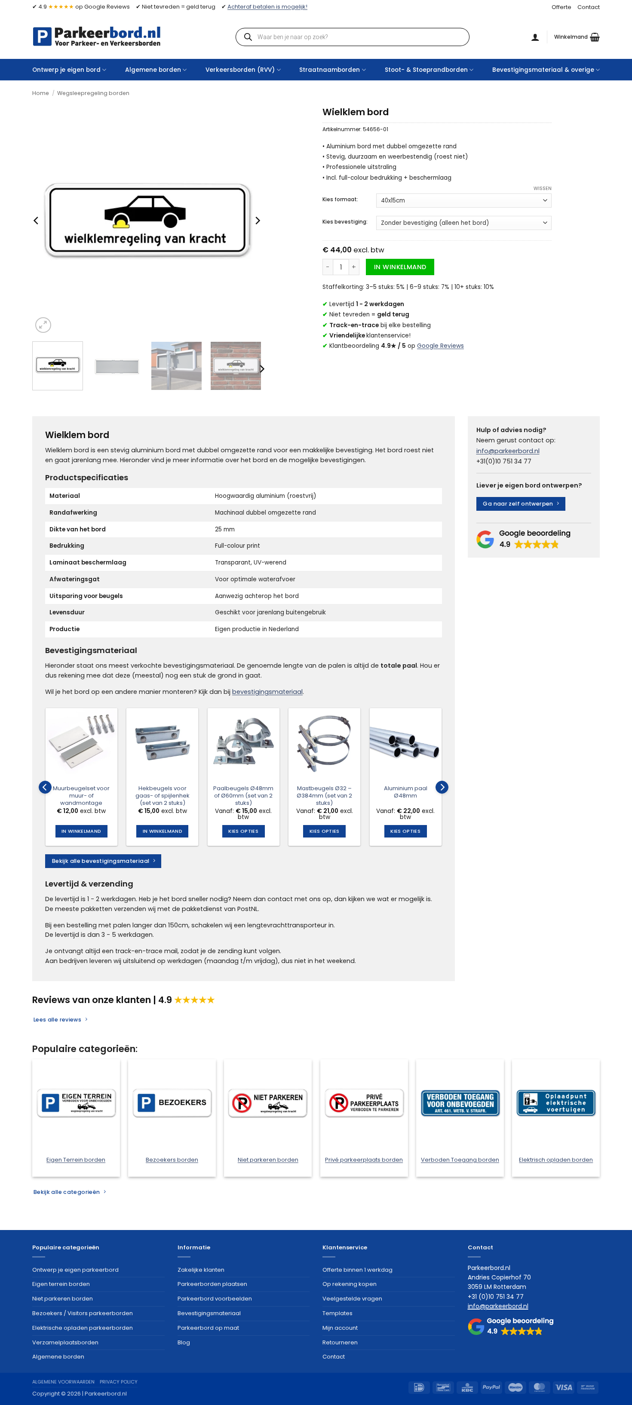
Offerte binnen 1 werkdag (357, 1270)
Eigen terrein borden (61, 1284)
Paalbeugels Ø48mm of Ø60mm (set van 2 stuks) (243, 796)
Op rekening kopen (349, 1284)
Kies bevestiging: (345, 221)
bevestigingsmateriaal (267, 691)
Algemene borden (153, 70)
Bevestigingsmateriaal (209, 1313)
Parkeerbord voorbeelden (215, 1299)
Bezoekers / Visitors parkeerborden (82, 1313)
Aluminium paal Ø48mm (405, 792)
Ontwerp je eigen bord (66, 70)
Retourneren (340, 1342)
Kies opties (243, 831)
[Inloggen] (535, 37)
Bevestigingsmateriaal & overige (543, 70)
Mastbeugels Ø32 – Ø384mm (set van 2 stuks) (324, 796)
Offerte (561, 7)
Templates (337, 1313)
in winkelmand (400, 267)
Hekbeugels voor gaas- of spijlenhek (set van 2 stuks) (162, 796)
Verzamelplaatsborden (65, 1342)
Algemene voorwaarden (63, 1381)
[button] (577, 37)
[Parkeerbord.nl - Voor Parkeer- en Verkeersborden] (96, 36)
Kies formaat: (340, 199)
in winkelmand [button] (81, 831)
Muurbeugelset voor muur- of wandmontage (81, 796)
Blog (184, 1342)
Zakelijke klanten (201, 1270)
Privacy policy (119, 1381)
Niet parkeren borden (62, 1299)
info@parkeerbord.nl (508, 451)
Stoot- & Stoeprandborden (426, 70)
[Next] (257, 221)
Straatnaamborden (329, 70)
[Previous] (36, 221)
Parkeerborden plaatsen (212, 1284)
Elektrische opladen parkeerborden (82, 1328)
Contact (588, 7)
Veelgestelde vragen (352, 1299)
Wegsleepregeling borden (93, 93)
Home (40, 93)
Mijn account (340, 1328)
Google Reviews (440, 346)
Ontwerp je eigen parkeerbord (75, 1270)
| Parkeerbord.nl (104, 1394)
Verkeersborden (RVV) (240, 70)
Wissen (543, 188)
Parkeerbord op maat (208, 1328)
